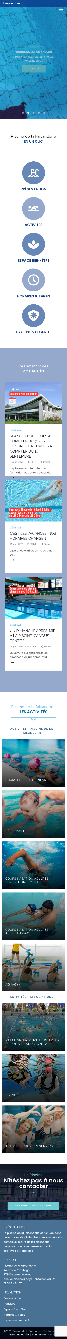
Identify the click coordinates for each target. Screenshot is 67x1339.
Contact (53, 1334)
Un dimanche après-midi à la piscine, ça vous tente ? (33, 636)
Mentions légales (19, 1334)
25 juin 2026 (16, 544)
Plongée (12, 1095)
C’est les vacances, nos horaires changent (33, 536)
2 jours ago (16, 462)
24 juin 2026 (16, 646)
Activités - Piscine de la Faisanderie (31, 730)
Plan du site (39, 1334)
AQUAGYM (13, 984)
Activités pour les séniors (29, 1146)
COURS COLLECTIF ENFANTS (27, 780)
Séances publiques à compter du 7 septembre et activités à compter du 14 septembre (31, 446)
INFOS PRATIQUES (33, 69)
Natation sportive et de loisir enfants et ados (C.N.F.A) (32, 1042)
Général (16, 430)
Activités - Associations (32, 997)
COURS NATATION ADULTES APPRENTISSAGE (26, 931)
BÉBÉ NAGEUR (16, 831)
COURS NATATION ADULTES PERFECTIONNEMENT (26, 880)
